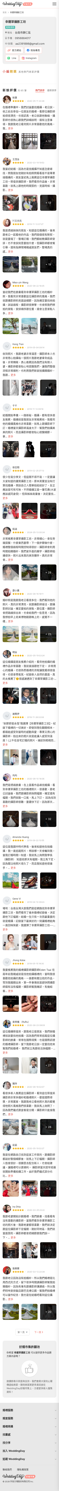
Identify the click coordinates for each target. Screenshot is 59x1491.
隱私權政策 (23, 1469)
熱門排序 (40, 90)
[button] (29, 1410)
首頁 (5, 12)
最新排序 (51, 90)
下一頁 (37, 1332)
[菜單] (54, 4)
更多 (10, 128)
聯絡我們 (7, 1469)
